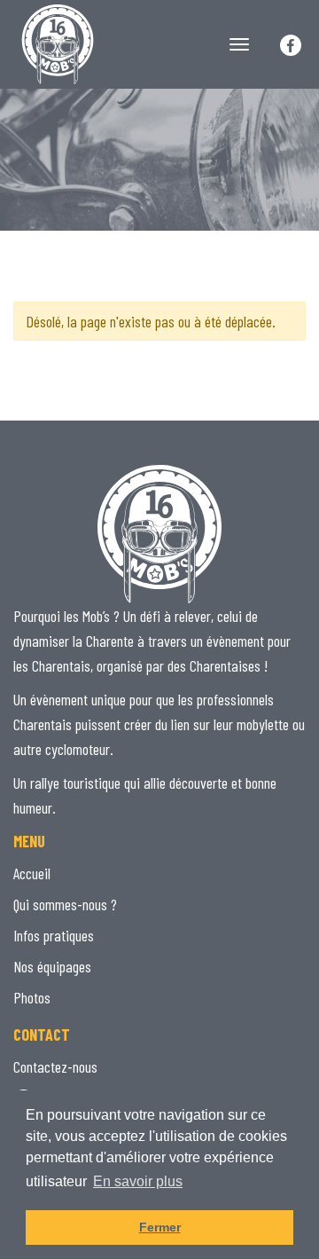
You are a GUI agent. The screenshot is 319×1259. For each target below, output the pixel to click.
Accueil (32, 873)
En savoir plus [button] (138, 1181)
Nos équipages (52, 966)
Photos (32, 997)
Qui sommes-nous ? (65, 904)
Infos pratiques (53, 935)
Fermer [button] (160, 1227)
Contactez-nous (55, 1066)
